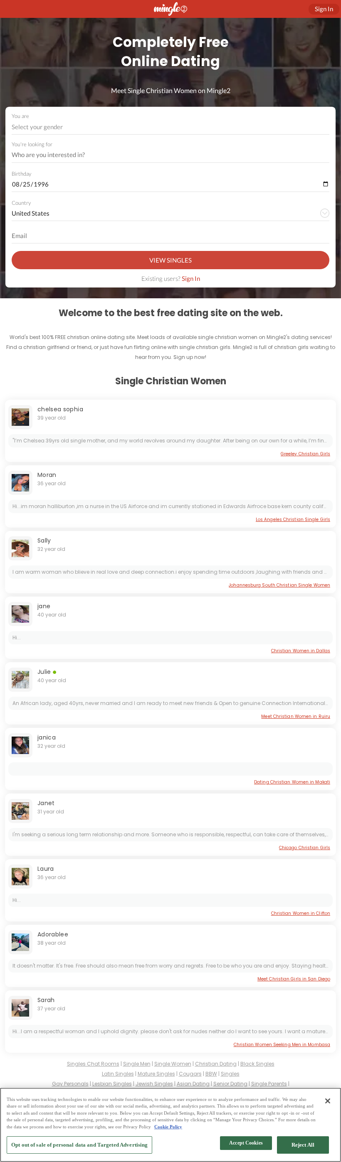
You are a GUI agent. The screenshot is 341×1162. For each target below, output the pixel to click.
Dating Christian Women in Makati (292, 782)
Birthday (21, 173)
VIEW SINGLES (170, 260)
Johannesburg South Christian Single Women (279, 585)
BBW (211, 1073)
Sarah (46, 1000)
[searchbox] (165, 155)
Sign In (191, 278)
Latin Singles (118, 1073)
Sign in (324, 8)
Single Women (172, 1063)
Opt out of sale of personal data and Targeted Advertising (79, 1145)
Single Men (137, 1063)
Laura (45, 869)
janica (46, 737)
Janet (46, 803)
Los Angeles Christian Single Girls (293, 519)
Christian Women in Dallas (300, 651)
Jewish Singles (154, 1083)
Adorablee (52, 934)
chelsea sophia (60, 409)
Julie (44, 672)
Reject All (303, 1145)
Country (21, 202)
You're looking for (32, 144)
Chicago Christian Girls (304, 848)
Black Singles (257, 1063)
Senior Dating (230, 1083)
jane (43, 606)
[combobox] (171, 127)
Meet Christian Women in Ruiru (295, 716)
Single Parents (269, 1083)
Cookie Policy (168, 1126)
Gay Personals (70, 1083)
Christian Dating (216, 1063)
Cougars (190, 1073)
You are (20, 116)
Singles (230, 1073)
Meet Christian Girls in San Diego (293, 979)
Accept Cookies (246, 1143)
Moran (47, 475)
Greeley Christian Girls (305, 454)
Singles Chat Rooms (93, 1063)
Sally (44, 540)
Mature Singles (156, 1073)
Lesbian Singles (112, 1083)
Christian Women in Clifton (300, 913)
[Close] (328, 1101)
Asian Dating (193, 1083)
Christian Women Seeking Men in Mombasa (282, 1045)
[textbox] (170, 127)
